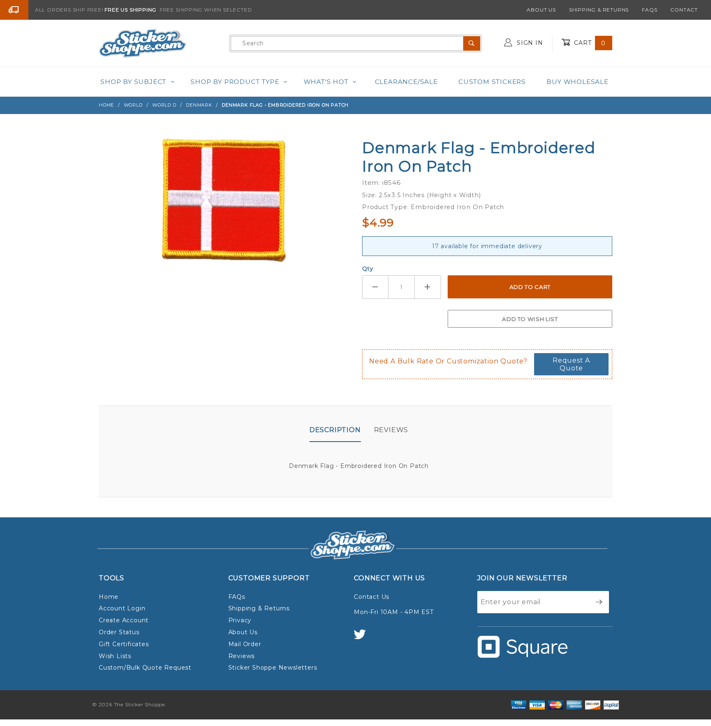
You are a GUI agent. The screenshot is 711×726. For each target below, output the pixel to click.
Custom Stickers (492, 82)
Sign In (529, 43)
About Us (541, 10)
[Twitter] (363, 638)
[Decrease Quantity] (375, 287)
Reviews (391, 430)
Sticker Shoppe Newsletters (272, 667)
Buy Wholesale (577, 82)
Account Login (122, 608)
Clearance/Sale (406, 82)
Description (335, 430)
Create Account (124, 620)
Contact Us (371, 596)
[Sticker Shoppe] (142, 43)
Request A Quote (571, 364)
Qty (367, 268)
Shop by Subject (133, 82)
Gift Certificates (124, 644)
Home (108, 596)
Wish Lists (115, 656)
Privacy (240, 620)
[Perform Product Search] (471, 43)
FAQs (649, 10)
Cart (589, 43)
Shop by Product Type (235, 82)
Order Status (119, 632)
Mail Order (244, 644)
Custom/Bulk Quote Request (145, 667)
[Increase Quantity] (428, 287)
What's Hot (326, 82)
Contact (684, 10)
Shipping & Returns (599, 10)
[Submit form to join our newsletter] (599, 602)
